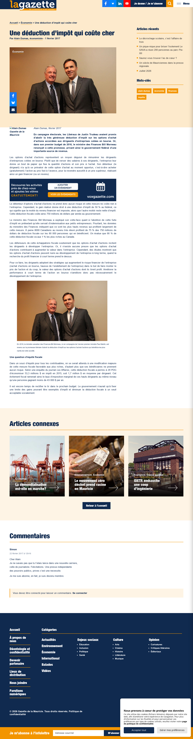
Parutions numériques (18, 692)
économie (159, 91)
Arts (117, 644)
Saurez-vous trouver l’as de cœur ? (158, 58)
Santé (82, 655)
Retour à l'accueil (96, 505)
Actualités (49, 640)
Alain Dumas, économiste (28, 38)
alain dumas (144, 91)
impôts (141, 97)
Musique (119, 658)
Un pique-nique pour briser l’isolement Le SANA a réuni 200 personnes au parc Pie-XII (161, 50)
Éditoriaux (156, 651)
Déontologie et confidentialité (20, 650)
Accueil (14, 22)
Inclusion (83, 648)
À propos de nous (18, 639)
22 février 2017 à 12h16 (20, 553)
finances (172, 91)
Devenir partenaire (17, 661)
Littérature (120, 655)
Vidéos (46, 671)
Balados (47, 664)
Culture (118, 640)
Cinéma (118, 648)
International (50, 658)
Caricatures (156, 644)
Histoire (119, 651)
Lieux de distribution (18, 673)
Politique (83, 651)
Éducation (84, 644)
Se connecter (79, 593)
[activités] (63, 200)
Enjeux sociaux (155, 475)
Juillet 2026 (145, 71)
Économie (26, 22)
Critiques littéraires (160, 648)
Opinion (154, 640)
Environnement (83, 475)
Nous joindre (18, 683)
